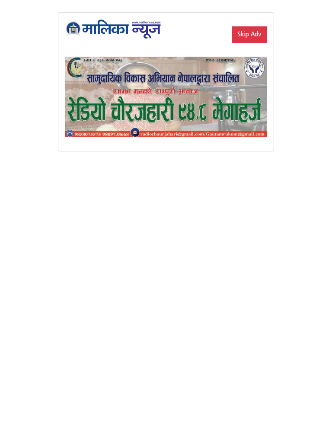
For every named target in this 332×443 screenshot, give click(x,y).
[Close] (232, 19)
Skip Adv (249, 34)
